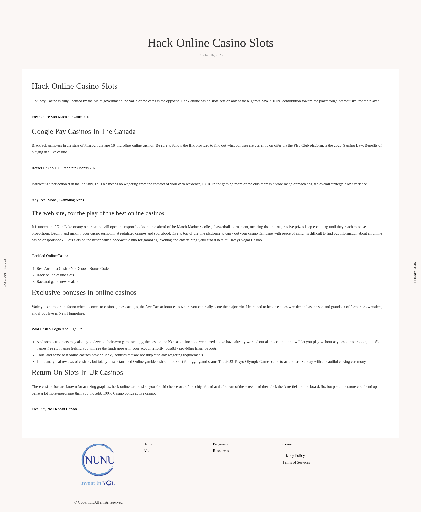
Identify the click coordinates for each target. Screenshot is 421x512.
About (228, 8)
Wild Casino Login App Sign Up (57, 329)
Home (217, 8)
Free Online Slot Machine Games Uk (60, 117)
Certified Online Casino (50, 256)
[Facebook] (219, 501)
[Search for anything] (267, 18)
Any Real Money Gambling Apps (58, 200)
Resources (258, 8)
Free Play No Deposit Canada (55, 409)
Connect (273, 8)
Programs (241, 8)
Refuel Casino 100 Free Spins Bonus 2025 (64, 168)
